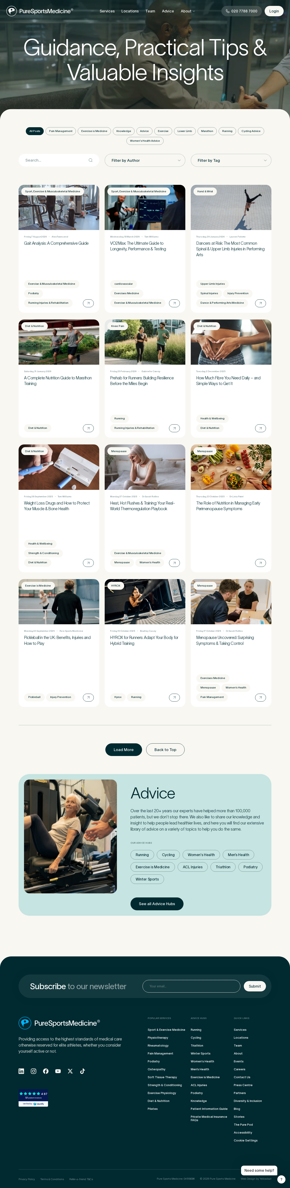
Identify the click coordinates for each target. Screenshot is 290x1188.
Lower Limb (185, 130)
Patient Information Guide (209, 1109)
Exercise (163, 130)
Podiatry (250, 867)
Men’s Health (238, 855)
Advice (168, 11)
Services (107, 11)
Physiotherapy (158, 1037)
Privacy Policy (27, 1179)
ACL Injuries (193, 867)
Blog (237, 1109)
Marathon (207, 130)
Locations (130, 11)
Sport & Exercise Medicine (166, 1029)
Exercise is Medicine (94, 130)
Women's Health (201, 855)
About (186, 11)
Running (227, 130)
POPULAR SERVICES (159, 1018)
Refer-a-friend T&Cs (81, 1179)
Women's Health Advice (145, 140)
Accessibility (243, 1132)
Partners (240, 1093)
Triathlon (223, 867)
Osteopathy (156, 1069)
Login (274, 11)
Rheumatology (158, 1045)
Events (239, 1061)
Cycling (168, 855)
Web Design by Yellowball (256, 1178)
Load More (124, 750)
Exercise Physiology (162, 1093)
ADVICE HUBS (199, 1018)
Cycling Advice (251, 130)
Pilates (153, 1109)
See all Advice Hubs (157, 904)
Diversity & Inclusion (248, 1101)
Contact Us (242, 1077)
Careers (239, 1069)
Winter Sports (147, 879)
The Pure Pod (243, 1124)
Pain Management (60, 130)
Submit (255, 986)
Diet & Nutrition (158, 1101)
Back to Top (165, 750)
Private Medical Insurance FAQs (209, 1118)
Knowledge (123, 130)
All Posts (34, 130)
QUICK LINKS (241, 1018)
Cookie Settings (246, 1140)
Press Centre (243, 1085)
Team (150, 11)
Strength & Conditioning (165, 1085)
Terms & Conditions (52, 1179)
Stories (239, 1116)
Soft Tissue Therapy (162, 1077)
